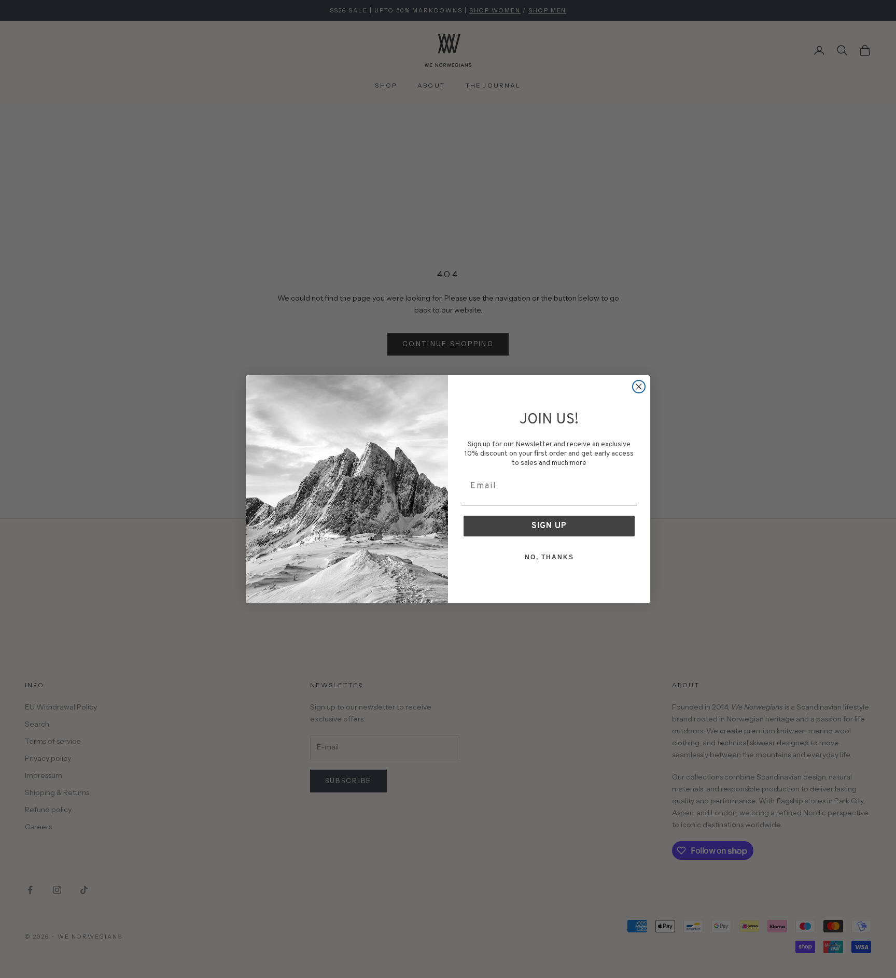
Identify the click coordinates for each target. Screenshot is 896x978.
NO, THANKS (549, 557)
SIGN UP (549, 526)
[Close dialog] (639, 386)
